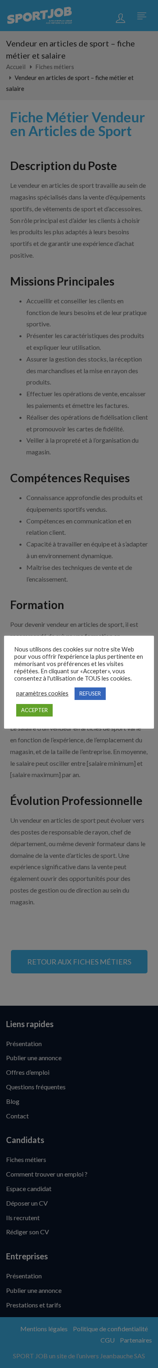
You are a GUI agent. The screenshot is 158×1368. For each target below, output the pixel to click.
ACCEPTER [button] (34, 710)
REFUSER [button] (90, 693)
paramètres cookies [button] (42, 693)
